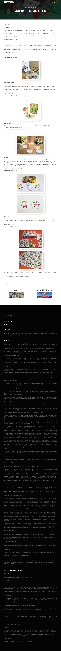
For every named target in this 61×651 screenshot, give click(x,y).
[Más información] (54, 2)
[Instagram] (4, 324)
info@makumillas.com (9, 316)
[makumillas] (8, 2)
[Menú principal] (57, 2)
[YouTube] (6, 324)
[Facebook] (8, 324)
